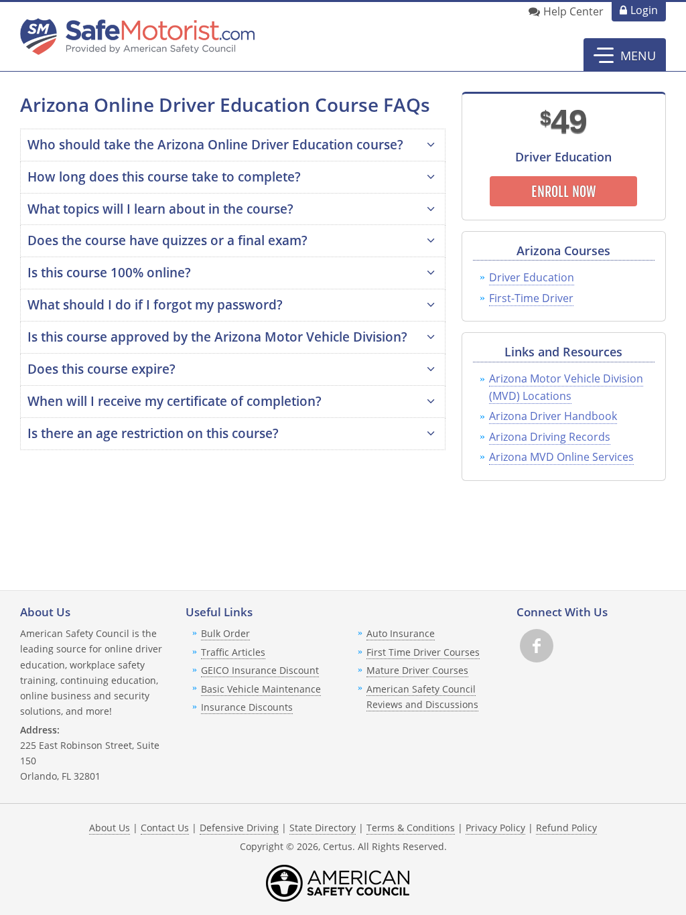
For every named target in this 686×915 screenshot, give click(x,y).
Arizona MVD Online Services (561, 456)
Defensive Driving (239, 827)
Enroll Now (563, 192)
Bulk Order (225, 633)
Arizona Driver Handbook (553, 416)
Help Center (573, 11)
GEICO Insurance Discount (260, 670)
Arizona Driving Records (549, 436)
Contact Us (165, 827)
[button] (625, 55)
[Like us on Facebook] (536, 645)
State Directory (322, 827)
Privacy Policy (495, 827)
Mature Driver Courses (417, 670)
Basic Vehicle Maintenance (261, 689)
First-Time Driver (531, 298)
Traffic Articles (233, 652)
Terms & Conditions (410, 827)
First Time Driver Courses (423, 652)
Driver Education (531, 277)
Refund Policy (566, 827)
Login (644, 10)
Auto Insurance (400, 633)
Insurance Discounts (247, 707)
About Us (109, 827)
